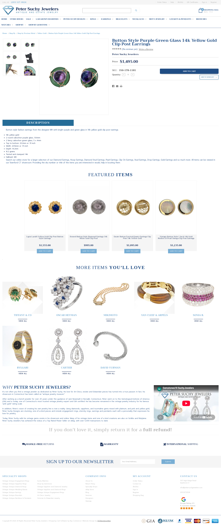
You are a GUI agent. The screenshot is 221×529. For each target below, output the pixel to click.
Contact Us (137, 484)
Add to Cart (45, 251)
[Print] (121, 86)
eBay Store (90, 489)
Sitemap (89, 501)
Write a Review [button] (146, 49)
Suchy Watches (42, 481)
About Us (89, 481)
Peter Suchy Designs (74, 19)
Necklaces (138, 19)
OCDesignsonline (104, 521)
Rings (93, 19)
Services (89, 495)
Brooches (201, 19)
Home (4, 19)
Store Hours (16, 19)
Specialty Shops (91, 487)
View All (23, 321)
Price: (115, 61)
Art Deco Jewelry (43, 495)
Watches (6, 25)
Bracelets (121, 19)
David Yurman (110, 367)
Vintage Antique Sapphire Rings (14, 484)
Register (214, 2)
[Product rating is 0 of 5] (116, 49)
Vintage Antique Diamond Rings (14, 487)
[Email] (117, 86)
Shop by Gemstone (37, 25)
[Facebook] (113, 86)
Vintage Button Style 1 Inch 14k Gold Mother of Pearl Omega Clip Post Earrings (176, 237)
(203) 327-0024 (18, 2)
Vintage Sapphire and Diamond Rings (51, 489)
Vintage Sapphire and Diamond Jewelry (52, 487)
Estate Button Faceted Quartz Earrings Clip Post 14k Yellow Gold (132, 237)
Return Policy (90, 484)
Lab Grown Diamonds (47, 19)
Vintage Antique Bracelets (12, 495)
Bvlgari (22, 367)
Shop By (19, 25)
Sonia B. (198, 315)
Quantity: (116, 74)
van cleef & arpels (154, 315)
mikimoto (110, 315)
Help (172, 2)
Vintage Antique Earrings (11, 492)
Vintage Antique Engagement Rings (15, 481)
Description (38, 122)
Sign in (204, 2)
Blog (87, 492)
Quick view (45, 208)
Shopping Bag (138, 495)
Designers (89, 498)
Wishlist (180, 2)
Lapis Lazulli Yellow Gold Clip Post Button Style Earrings (44, 237)
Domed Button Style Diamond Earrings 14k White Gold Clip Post (88, 237)
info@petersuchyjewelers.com (191, 488)
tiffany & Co (23, 315)
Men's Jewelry (157, 19)
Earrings (106, 19)
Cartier (66, 367)
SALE (28, 19)
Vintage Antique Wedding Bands (14, 489)
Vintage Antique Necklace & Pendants (16, 498)
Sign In (135, 489)
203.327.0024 (185, 492)
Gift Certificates (192, 2)
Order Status (162, 2)
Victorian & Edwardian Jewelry (48, 498)
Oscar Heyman (66, 315)
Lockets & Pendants (180, 19)
